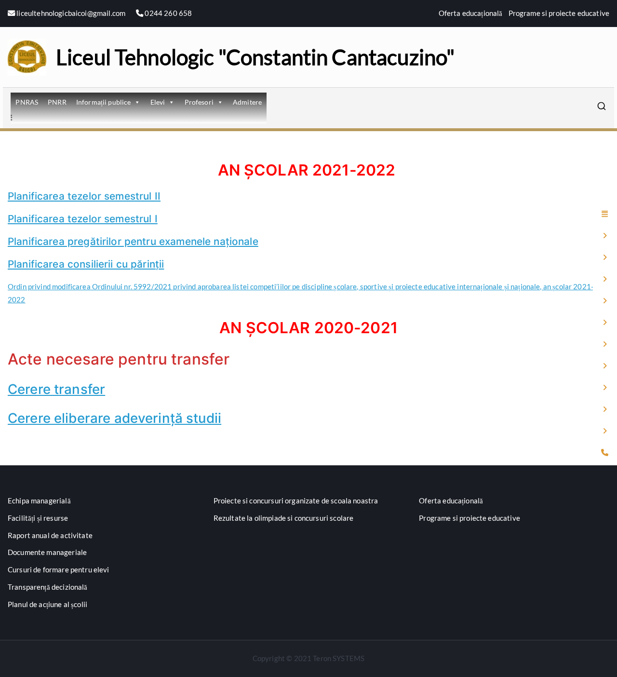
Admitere (247, 102)
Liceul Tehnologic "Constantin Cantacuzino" (255, 56)
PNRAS (26, 102)
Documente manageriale (47, 552)
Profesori (199, 102)
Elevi (157, 102)
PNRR (57, 102)
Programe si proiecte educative (559, 13)
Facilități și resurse (38, 518)
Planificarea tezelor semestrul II (84, 196)
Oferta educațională (471, 13)
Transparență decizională (48, 586)
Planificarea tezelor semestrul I (83, 219)
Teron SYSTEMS (338, 658)
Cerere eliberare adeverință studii (114, 418)
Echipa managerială (39, 500)
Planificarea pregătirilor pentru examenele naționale (133, 241)
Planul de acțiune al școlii (47, 604)
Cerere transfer (56, 389)
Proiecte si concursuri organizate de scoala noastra (296, 500)
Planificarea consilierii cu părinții (86, 264)
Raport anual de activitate (50, 535)
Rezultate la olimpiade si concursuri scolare (284, 518)
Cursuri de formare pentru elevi (58, 569)
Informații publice (103, 102)
